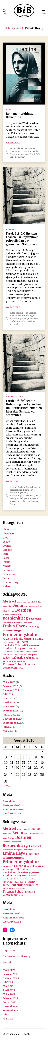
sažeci (24, 321)
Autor (12, 313)
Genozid (13, 157)
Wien (21, 668)
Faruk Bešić (35, 154)
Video (6, 586)
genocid (19, 498)
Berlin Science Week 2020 (33, 606)
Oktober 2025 (11, 690)
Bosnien (31, 148)
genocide (28, 498)
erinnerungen (28, 315)
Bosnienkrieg (16, 490)
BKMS (5, 611)
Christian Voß (8, 622)
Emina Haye (15, 151)
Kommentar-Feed (14, 809)
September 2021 (12, 722)
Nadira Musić (19, 652)
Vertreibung (10, 667)
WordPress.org (12, 813)
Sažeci (15, 229)
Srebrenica (15, 324)
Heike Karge (8, 642)
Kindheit (8, 648)
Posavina (7, 654)
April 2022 (9, 702)
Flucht (18, 638)
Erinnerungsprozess (19, 154)
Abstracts (11, 397)
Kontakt (8, 962)
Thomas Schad (13, 664)
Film (6, 553)
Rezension (9, 574)
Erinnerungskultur (30, 151)
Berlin (18, 313)
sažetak (31, 321)
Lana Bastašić (8, 652)
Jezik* (7, 561)
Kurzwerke (15, 501)
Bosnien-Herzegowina (13, 614)
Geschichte (39, 639)
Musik (7, 566)
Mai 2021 (8, 730)
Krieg (18, 648)
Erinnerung (32, 626)
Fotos (6, 557)
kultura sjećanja (29, 648)
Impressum (9, 950)
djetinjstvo (28, 622)
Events (7, 545)
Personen (8, 570)
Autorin (26, 602)
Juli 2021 (8, 726)
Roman (21, 157)
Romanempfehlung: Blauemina (20, 115)
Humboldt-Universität (15, 645)
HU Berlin (21, 642)
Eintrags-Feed (11, 805)
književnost (15, 321)
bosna (25, 313)
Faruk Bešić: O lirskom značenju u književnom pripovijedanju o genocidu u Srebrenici (22, 239)
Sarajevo (32, 654)
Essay (32, 495)
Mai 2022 (8, 698)
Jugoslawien (34, 645)
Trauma (13, 504)
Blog (8, 110)
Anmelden (9, 801)
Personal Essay (31, 652)
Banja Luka (7, 606)
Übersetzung (10, 582)
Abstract (13, 487)
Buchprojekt (35, 618)
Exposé (7, 549)
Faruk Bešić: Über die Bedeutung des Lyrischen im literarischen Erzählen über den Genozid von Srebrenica (24, 408)
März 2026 (9, 682)
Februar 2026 (10, 686)
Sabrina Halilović (19, 655)
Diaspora (18, 622)
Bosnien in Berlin (20, 1034)
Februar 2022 (10, 710)
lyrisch (24, 501)
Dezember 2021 (12, 718)
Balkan (13, 148)
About (6, 529)
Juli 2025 (8, 694)
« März (8, 786)
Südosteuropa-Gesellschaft (14, 661)
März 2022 (9, 706)
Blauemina (22, 148)
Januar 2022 (10, 714)
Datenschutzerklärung (16, 956)
